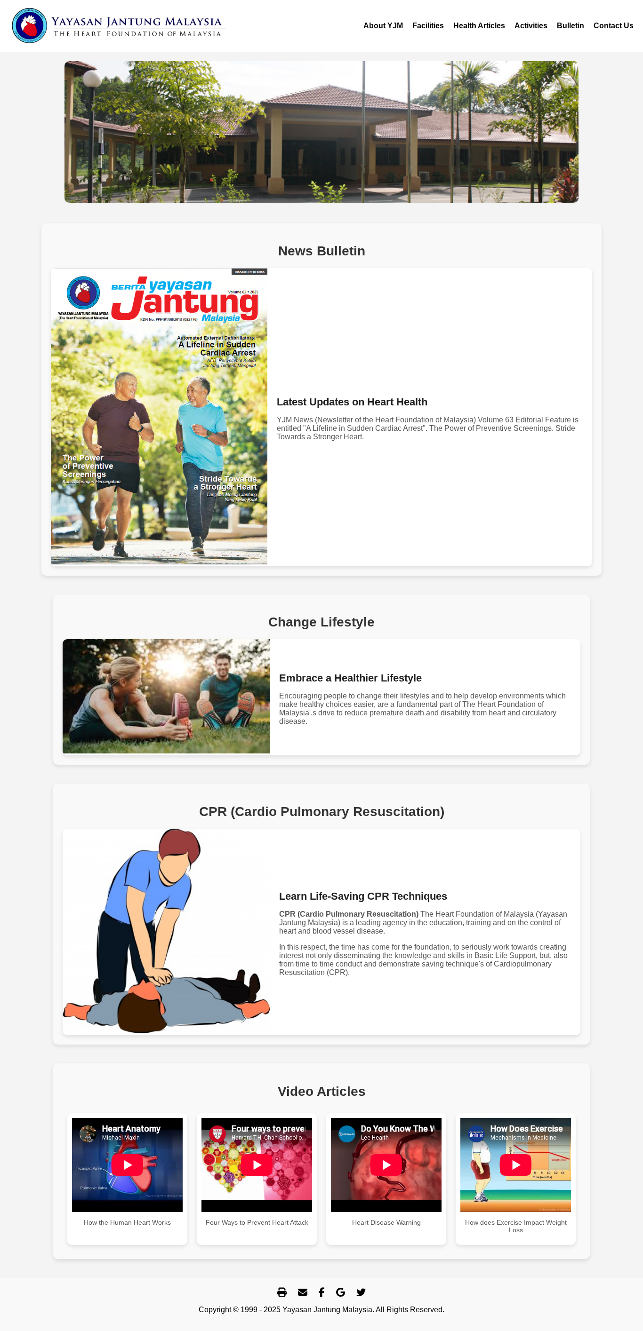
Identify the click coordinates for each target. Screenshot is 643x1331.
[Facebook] (322, 1292)
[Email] (302, 1292)
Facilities (428, 26)
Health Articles (479, 26)
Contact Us (614, 26)
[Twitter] (361, 1292)
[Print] (282, 1292)
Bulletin (570, 26)
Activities (530, 26)
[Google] (340, 1292)
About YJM (383, 26)
